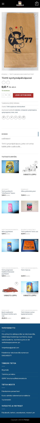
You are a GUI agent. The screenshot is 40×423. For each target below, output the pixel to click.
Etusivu (4, 74)
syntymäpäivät (6, 112)
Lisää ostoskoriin (23, 95)
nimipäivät (24, 110)
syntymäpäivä (32, 110)
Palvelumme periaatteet (11, 391)
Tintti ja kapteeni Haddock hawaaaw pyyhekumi (8, 272)
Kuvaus (5, 134)
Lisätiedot (6, 139)
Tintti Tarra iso (25, 270)
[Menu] (3, 3)
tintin (12, 112)
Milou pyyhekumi (7, 232)
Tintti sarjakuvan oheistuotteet (21, 74)
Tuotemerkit (6, 400)
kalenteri (17, 110)
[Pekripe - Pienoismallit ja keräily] (20, 4)
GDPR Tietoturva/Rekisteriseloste (14, 378)
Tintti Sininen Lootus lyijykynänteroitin (27, 313)
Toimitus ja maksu (8, 374)
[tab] (20, 134)
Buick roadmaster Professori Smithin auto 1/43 (9, 314)
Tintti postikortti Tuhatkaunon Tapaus (8, 192)
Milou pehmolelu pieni (28, 192)
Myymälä (5, 370)
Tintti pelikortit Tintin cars (29, 232)
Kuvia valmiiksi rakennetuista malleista (16, 395)
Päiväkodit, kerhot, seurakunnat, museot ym (18, 413)
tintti (16, 112)
